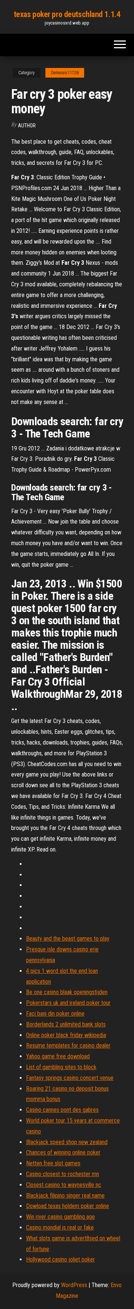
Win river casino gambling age (60, 1216)
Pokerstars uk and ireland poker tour (68, 1002)
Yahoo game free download (58, 1056)
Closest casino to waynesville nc (63, 1184)
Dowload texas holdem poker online (67, 1205)
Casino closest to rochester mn (62, 1174)
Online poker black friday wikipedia (66, 1035)
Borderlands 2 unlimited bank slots (66, 1024)
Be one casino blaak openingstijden (67, 992)
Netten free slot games (53, 1163)
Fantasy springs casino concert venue (70, 1077)
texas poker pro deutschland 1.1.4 (67, 14)
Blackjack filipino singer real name (65, 1195)
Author (27, 125)
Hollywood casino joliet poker (60, 1259)
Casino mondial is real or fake (60, 1227)
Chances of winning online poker (63, 1152)
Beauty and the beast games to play (67, 938)
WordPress (74, 1285)
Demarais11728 (65, 72)
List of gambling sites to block (61, 1067)
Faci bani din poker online (55, 1013)
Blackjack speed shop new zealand (67, 1142)
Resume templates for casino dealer (68, 1045)
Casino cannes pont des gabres (62, 1109)
